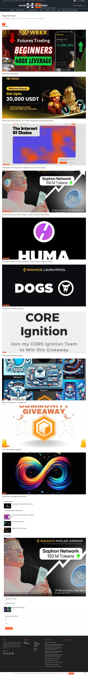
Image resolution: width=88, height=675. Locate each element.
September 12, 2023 (16, 529)
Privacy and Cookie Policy (62, 673)
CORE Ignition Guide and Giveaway (12, 355)
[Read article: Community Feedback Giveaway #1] (44, 426)
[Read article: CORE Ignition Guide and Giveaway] (44, 332)
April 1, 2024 (4, 498)
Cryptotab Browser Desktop (11, 598)
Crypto (41, 10)
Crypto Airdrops (6, 164)
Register (80, 5)
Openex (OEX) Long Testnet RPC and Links (14, 496)
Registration (13, 0)
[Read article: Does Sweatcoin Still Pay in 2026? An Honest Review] (7, 517)
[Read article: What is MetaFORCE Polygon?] (7, 609)
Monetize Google (20, 10)
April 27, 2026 (15, 516)
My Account (17, 0)
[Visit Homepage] (37, 5)
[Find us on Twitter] (79, 1)
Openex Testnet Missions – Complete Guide (14, 402)
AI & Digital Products (32, 10)
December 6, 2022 (8, 512)
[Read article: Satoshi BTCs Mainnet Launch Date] (7, 530)
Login (75, 5)
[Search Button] (76, 10)
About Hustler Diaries (6, 0)
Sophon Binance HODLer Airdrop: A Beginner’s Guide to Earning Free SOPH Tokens (25, 214)
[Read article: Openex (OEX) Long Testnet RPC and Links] (44, 473)
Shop (58, 10)
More (53, 10)
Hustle (12, 10)
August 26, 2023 (15, 505)
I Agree (71, 673)
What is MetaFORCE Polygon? (18, 607)
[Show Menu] (84, 5)
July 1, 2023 (14, 523)
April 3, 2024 (4, 451)
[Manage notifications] (85, 672)
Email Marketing (26, 643)
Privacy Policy (28, 0)
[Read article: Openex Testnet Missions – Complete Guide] (44, 379)
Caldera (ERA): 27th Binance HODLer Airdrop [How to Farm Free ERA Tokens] (24, 167)
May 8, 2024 (4, 404)
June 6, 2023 (14, 609)
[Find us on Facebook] (4, 653)
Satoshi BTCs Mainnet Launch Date (19, 528)
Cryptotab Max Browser (10, 603)
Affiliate (47, 10)
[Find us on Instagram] (84, 1)
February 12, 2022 (8, 600)
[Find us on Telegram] (13, 653)
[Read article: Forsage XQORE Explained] (7, 523)
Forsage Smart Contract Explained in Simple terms (22, 504)
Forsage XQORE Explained (17, 521)
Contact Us (33, 0)
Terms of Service (22, 0)
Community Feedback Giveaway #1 (12, 449)
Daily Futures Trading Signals (10, 73)
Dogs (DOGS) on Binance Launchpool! (13, 308)
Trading (35, 646)
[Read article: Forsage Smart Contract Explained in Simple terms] (7, 506)
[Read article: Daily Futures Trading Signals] (44, 51)
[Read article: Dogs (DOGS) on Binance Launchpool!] (44, 285)
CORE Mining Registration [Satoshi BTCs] (14, 510)
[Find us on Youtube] (81, 1)
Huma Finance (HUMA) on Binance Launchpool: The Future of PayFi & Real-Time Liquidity (27, 261)
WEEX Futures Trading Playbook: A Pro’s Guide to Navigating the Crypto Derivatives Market (27, 120)
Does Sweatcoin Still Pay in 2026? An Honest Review (23, 515)
